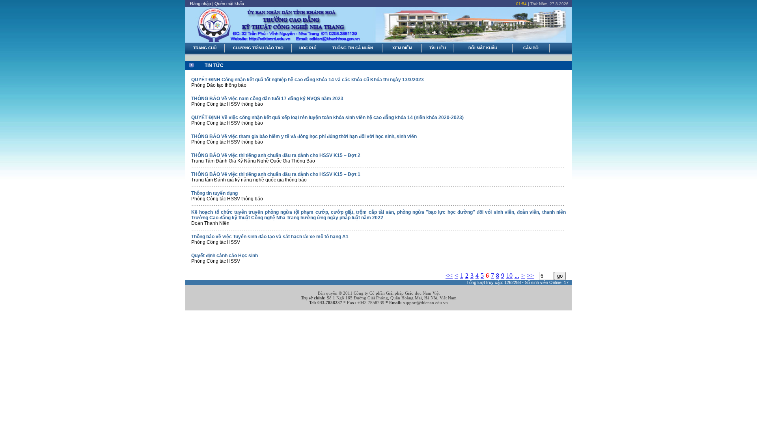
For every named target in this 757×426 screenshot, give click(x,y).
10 (509, 275)
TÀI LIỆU (437, 48)
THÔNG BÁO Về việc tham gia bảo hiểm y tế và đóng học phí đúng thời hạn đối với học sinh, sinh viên (304, 136)
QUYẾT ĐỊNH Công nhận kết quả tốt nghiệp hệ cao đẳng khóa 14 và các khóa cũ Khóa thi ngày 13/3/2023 (307, 79)
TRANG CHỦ (204, 48)
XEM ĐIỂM (402, 48)
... (517, 275)
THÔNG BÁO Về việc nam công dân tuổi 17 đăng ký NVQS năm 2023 (267, 98)
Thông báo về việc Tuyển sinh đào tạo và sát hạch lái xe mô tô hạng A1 (270, 236)
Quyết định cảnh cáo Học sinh (224, 255)
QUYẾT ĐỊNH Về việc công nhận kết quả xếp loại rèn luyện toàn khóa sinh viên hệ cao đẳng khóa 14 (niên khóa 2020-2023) (327, 117)
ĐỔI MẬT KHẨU (482, 48)
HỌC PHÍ (307, 48)
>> (530, 275)
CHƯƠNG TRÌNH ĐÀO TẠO (258, 48)
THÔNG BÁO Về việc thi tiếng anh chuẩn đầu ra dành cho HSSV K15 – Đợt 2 (275, 155)
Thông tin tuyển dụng (214, 193)
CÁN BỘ (531, 48)
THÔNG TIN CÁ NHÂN (352, 48)
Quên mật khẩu (229, 3)
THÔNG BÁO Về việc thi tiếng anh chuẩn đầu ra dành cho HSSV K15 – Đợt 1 (275, 174)
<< (449, 275)
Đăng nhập (200, 3)
